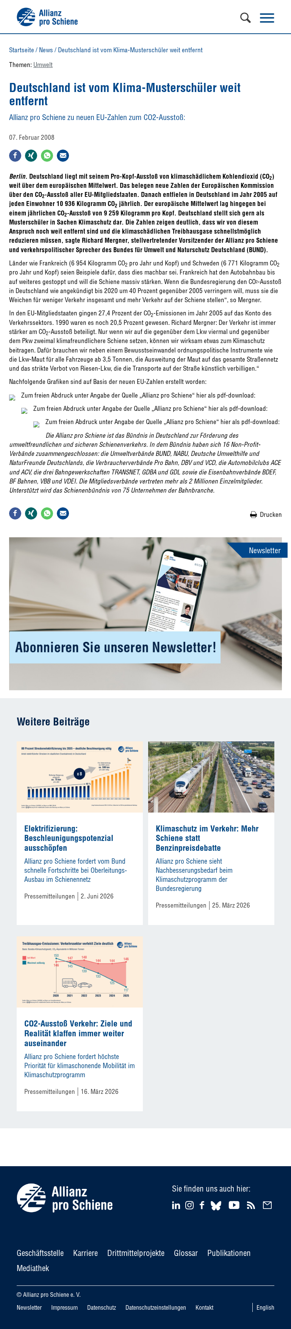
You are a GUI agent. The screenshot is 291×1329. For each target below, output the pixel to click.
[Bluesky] (216, 1211)
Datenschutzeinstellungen (155, 1307)
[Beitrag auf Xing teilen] (31, 156)
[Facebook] (203, 1205)
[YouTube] (235, 1205)
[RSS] (252, 1205)
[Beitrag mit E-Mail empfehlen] (63, 156)
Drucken (271, 514)
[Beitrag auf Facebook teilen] (15, 156)
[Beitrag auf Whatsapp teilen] (47, 156)
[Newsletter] (268, 1205)
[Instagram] (189, 1207)
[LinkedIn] (177, 1205)
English (265, 1307)
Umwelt (43, 65)
